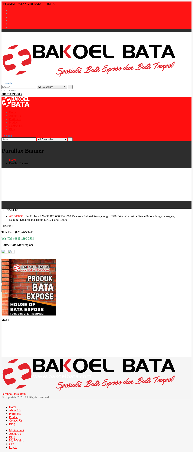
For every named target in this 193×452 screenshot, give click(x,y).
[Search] (70, 87)
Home (12, 112)
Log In (13, 447)
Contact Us (15, 125)
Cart (11, 443)
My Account (16, 430)
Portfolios (15, 119)
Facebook (7, 393)
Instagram (20, 393)
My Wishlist (16, 440)
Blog (12, 129)
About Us (15, 115)
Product (13, 122)
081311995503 (12, 94)
